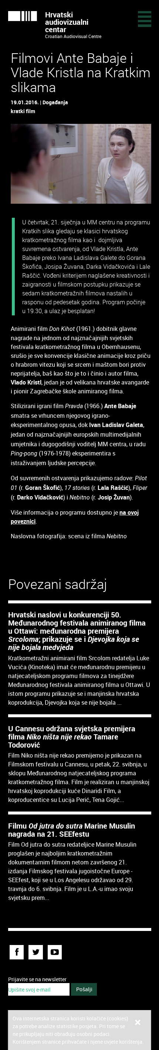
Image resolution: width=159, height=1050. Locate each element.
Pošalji (84, 989)
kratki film (23, 111)
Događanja (55, 102)
